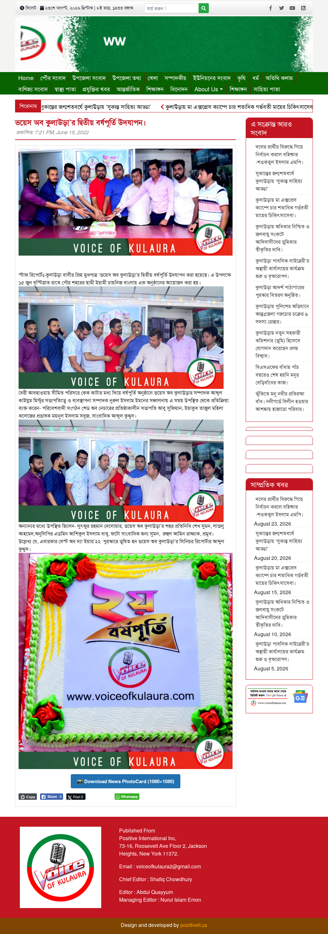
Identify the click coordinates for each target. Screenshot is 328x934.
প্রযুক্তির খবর (96, 89)
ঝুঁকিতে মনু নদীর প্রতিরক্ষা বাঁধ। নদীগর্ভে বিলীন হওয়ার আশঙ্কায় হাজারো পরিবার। (282, 401)
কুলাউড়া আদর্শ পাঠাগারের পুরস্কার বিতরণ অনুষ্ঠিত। (280, 291)
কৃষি (241, 77)
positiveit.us (193, 925)
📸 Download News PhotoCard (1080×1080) (125, 781)
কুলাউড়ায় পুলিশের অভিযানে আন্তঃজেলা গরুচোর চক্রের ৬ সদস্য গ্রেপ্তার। (282, 313)
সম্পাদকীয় (175, 77)
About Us (206, 89)
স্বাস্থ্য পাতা (65, 89)
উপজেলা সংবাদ (89, 77)
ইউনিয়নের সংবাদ (212, 77)
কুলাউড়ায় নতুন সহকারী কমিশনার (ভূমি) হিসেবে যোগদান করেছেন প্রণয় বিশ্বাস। (278, 344)
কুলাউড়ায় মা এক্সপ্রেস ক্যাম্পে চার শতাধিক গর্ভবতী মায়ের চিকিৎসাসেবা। (210, 106)
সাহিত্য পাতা (267, 89)
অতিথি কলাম (279, 77)
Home (26, 77)
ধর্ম (255, 77)
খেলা (153, 77)
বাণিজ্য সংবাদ (33, 89)
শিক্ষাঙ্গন (155, 89)
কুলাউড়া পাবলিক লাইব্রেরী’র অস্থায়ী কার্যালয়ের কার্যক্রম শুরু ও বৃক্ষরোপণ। (282, 268)
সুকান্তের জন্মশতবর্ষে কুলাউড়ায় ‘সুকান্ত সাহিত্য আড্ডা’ (279, 180)
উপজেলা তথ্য (126, 77)
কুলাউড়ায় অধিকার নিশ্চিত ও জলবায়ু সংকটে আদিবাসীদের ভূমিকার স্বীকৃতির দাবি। (282, 238)
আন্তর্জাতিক (128, 89)
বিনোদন (179, 89)
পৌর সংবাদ (53, 77)
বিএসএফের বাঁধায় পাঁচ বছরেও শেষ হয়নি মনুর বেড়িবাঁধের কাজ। (277, 374)
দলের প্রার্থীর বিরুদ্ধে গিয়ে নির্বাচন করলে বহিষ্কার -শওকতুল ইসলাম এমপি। (279, 154)
